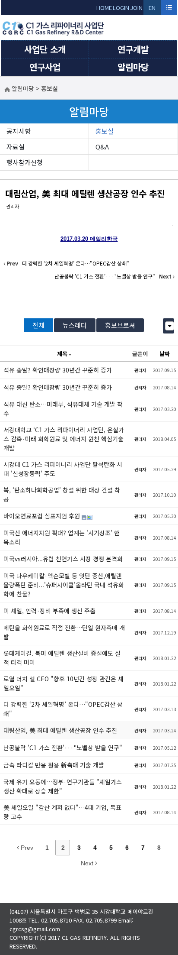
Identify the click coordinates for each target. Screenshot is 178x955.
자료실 (15, 146)
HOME (104, 7)
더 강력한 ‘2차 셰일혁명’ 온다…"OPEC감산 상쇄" (63, 709)
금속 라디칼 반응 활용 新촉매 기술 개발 (53, 765)
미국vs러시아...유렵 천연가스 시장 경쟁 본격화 (63, 558)
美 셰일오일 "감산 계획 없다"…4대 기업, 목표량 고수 (62, 812)
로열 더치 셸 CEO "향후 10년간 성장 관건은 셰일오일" (63, 683)
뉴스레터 (75, 325)
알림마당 (133, 67)
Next (88, 863)
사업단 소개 (45, 49)
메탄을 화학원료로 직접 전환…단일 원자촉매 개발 (64, 632)
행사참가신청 (24, 162)
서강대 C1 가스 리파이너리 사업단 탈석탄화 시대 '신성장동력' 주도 (62, 469)
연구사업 (44, 67)
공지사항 (18, 131)
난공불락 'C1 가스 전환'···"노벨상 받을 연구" (62, 747)
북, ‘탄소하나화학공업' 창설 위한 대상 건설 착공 (61, 494)
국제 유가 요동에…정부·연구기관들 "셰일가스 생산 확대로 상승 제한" (62, 786)
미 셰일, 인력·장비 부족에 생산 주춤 (49, 610)
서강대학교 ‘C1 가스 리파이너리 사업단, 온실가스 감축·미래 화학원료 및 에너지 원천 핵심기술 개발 (63, 438)
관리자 (12, 206)
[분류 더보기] (169, 325)
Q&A (102, 146)
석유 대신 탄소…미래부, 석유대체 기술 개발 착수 (63, 409)
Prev (26, 847)
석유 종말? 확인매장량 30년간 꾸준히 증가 (57, 370)
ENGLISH (152, 9)
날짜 (164, 354)
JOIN (136, 7)
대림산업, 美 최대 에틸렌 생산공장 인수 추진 (85, 193)
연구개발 (133, 49)
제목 (62, 354)
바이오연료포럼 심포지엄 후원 (42, 515)
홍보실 (104, 131)
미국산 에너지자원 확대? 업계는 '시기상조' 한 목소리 (61, 537)
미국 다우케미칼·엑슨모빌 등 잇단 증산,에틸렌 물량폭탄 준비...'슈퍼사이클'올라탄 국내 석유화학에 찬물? (63, 584)
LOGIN (121, 7)
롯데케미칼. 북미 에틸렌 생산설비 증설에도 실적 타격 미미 (62, 658)
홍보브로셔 (120, 325)
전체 (38, 325)
